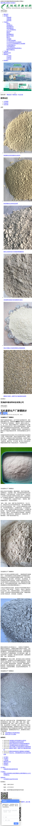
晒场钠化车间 (7, 52)
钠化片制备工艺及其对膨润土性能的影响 (20, 746)
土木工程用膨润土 (11, 29)
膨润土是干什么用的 (10, 734)
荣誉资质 (9, 20)
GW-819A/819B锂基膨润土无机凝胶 (16, 43)
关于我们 (6, 15)
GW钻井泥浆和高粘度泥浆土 (14, 48)
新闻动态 (6, 54)
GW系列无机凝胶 (11, 40)
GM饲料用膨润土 (11, 45)
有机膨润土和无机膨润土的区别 (17, 740)
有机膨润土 (10, 25)
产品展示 (6, 22)
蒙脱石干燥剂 (10, 35)
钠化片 (8, 37)
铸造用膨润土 (10, 26)
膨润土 (8, 23)
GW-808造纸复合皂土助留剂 (14, 42)
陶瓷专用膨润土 (11, 49)
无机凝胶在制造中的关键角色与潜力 (18, 745)
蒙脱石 (8, 32)
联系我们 (13, 2)
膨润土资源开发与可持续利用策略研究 (19, 743)
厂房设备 (6, 51)
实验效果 (9, 17)
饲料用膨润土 (10, 28)
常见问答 (9, 59)
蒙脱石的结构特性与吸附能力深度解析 (19, 751)
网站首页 (6, 14)
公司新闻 (9, 56)
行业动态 (9, 57)
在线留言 (8, 2)
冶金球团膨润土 (11, 46)
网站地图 (3, 2)
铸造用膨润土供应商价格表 (12, 732)
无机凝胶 (9, 39)
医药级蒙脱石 (10, 34)
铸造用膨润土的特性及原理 (16, 742)
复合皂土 (9, 31)
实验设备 (9, 19)
